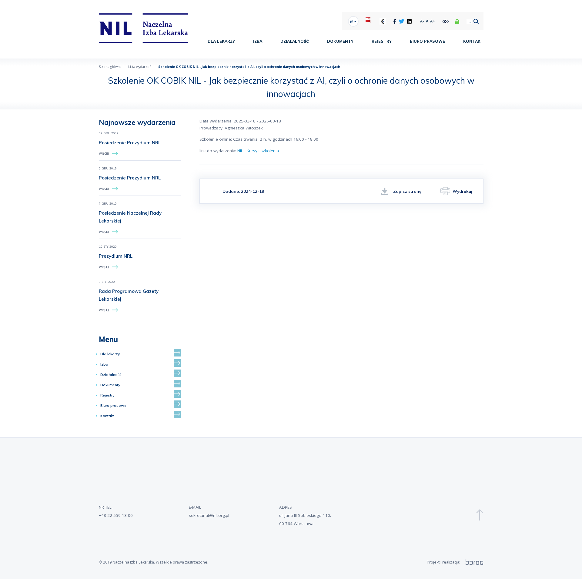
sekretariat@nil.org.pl (209, 515)
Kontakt (473, 41)
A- (422, 21)
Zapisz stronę (407, 191)
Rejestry (382, 41)
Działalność (294, 41)
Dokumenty (340, 41)
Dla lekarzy (221, 41)
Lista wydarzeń (140, 66)
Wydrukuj (462, 191)
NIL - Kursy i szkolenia (258, 150)
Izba (257, 41)
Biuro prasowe (427, 41)
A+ (432, 21)
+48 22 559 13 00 (116, 515)
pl (352, 21)
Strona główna (110, 66)
